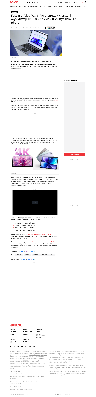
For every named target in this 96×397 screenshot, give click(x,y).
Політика (42, 6)
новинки (28, 254)
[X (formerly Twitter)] (25, 2)
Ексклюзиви (22, 6)
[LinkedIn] (37, 2)
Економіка (78, 6)
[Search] (85, 2)
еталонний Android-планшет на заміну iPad (40, 242)
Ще (84, 6)
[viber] (26, 346)
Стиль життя (69, 6)
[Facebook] (22, 2)
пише (56, 100)
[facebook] (10, 346)
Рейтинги (76, 2)
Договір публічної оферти (13, 341)
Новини (12, 329)
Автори (38, 332)
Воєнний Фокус (33, 6)
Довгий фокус (27, 332)
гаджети (19, 254)
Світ (55, 6)
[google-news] (29, 346)
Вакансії (25, 334)
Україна (50, 6)
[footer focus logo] (16, 325)
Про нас (12, 334)
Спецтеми (68, 2)
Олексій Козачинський (17, 28)
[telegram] (18, 346)
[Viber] (32, 2)
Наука (61, 6)
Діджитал (14, 12)
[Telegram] (27, 2)
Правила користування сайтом (40, 336)
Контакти (67, 394)
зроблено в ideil (82, 394)
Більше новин (74, 154)
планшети (44, 254)
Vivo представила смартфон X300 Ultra (40, 234)
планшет (36, 254)
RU (82, 2)
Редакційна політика (26, 340)
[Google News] (35, 2)
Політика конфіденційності (56, 394)
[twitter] (14, 346)
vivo (52, 254)
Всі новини (13, 6)
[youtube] (22, 346)
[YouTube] (30, 2)
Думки (60, 2)
